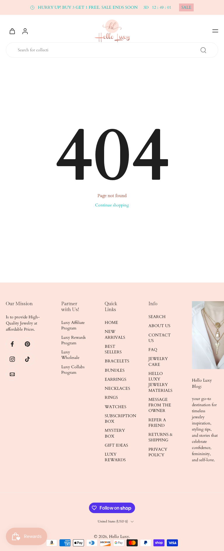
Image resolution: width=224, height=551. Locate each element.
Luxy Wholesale (70, 354)
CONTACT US (159, 337)
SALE (186, 7)
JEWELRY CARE (158, 361)
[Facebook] (12, 344)
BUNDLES (115, 370)
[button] (215, 31)
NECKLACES (117, 388)
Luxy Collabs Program (73, 369)
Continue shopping (112, 205)
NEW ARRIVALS (115, 334)
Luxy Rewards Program (73, 340)
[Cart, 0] (12, 30)
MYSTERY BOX (115, 433)
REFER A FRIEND (157, 422)
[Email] (12, 374)
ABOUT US (159, 326)
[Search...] (203, 50)
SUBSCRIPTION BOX (118, 418)
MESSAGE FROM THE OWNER (159, 405)
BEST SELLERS (113, 349)
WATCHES (115, 407)
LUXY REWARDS (115, 457)
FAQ (152, 349)
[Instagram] (12, 359)
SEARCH (157, 317)
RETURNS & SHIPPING (160, 437)
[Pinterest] (27, 344)
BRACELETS (117, 361)
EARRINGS (115, 379)
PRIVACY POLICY (157, 452)
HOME (111, 322)
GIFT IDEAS (116, 445)
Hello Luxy (119, 536)
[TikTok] (27, 359)
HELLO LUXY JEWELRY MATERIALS (160, 382)
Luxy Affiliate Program (73, 325)
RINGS (111, 397)
